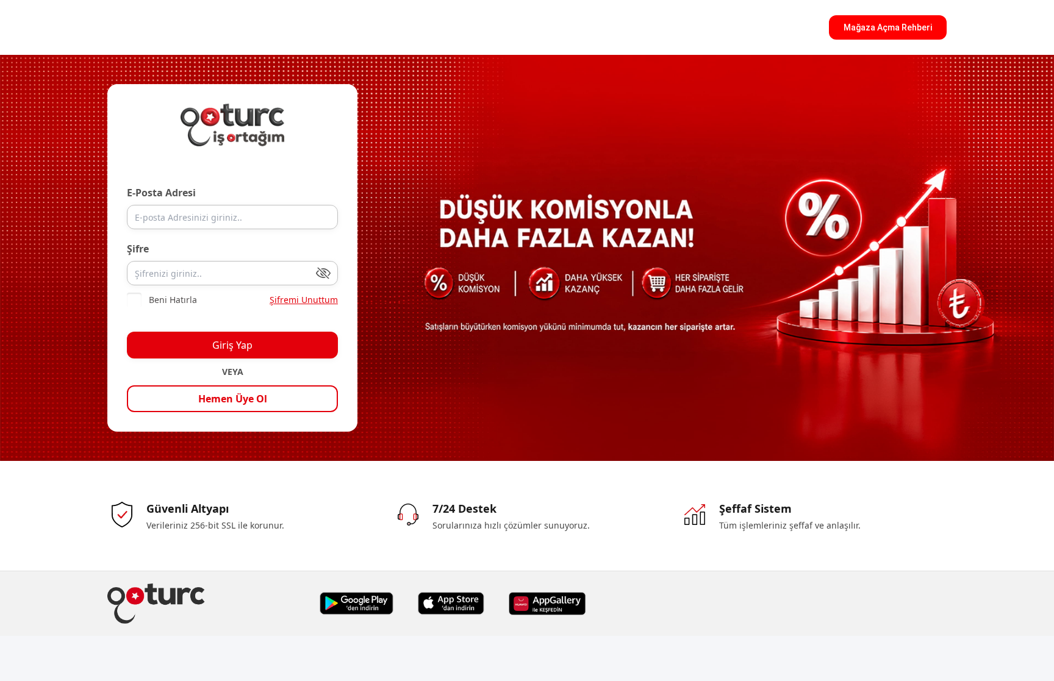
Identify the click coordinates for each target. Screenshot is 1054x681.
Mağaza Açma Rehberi (888, 27)
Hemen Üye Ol (232, 398)
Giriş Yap (232, 345)
